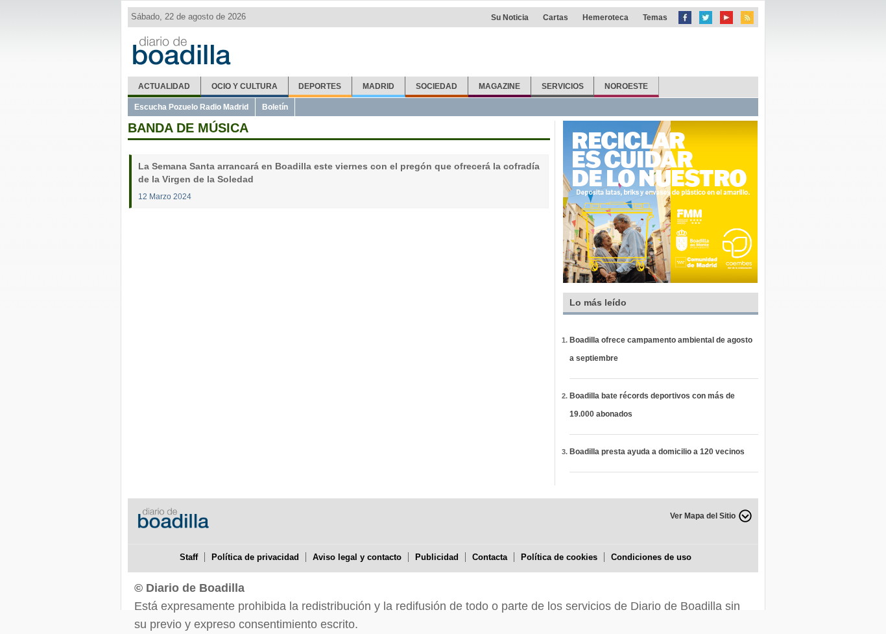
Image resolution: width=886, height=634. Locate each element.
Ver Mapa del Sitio (703, 515)
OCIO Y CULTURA (244, 86)
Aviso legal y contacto (357, 557)
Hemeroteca (605, 17)
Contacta (489, 557)
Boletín (275, 107)
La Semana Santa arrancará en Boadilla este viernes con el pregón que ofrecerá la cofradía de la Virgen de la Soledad (339, 172)
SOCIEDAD (436, 86)
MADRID (378, 86)
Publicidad (437, 557)
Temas (655, 17)
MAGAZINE (499, 86)
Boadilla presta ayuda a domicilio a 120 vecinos (657, 451)
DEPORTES (319, 86)
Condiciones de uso (651, 557)
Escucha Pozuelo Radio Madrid (191, 107)
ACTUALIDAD (164, 86)
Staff (189, 557)
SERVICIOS (563, 86)
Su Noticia (510, 17)
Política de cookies (559, 557)
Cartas (555, 17)
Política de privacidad (255, 557)
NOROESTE (626, 86)
